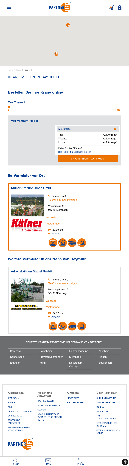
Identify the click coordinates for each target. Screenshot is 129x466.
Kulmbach (75, 357)
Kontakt (12, 403)
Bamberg (15, 351)
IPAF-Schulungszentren (106, 417)
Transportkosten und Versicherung (19, 429)
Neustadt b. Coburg (75, 365)
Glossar (41, 410)
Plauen (103, 357)
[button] (68, 25)
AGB (10, 407)
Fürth (43, 363)
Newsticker (73, 398)
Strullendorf (105, 363)
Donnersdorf (17, 357)
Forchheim (46, 351)
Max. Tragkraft (16, 102)
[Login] (119, 8)
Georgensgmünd (78, 351)
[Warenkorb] (112, 8)
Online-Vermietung (106, 398)
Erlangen (15, 363)
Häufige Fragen (45, 401)
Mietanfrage (53, 224)
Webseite (51, 217)
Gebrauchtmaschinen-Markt (108, 432)
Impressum (13, 398)
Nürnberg (104, 351)
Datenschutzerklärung (20, 412)
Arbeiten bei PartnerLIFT (14, 421)
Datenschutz (15, 416)
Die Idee (100, 407)
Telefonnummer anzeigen (62, 200)
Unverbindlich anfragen (87, 159)
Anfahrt (55, 234)
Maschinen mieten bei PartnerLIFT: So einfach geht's (49, 417)
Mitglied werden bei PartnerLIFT (106, 424)
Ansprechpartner (105, 403)
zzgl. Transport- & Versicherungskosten (74, 152)
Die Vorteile (102, 412)
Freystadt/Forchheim (51, 357)
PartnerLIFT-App (75, 403)
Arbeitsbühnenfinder (48, 406)
